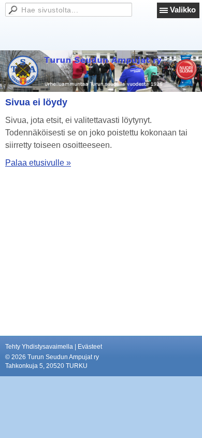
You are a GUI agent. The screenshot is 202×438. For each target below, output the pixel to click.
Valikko (183, 9)
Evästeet (90, 346)
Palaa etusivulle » (38, 162)
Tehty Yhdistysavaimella (39, 346)
